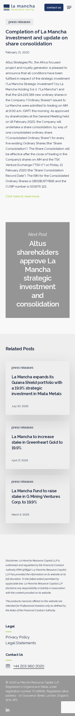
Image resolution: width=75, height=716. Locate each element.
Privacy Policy (18, 637)
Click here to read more (22, 196)
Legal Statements (21, 643)
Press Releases (19, 22)
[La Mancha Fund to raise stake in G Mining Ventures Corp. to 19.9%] (38, 499)
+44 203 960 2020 (28, 666)
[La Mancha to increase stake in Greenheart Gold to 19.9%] (38, 445)
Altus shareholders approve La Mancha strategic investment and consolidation (38, 270)
